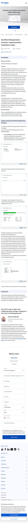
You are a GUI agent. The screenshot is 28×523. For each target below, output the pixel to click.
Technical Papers (19, 34)
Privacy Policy (22, 433)
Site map (3, 453)
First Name (6, 381)
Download (14, 27)
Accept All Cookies (14, 515)
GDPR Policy (3, 497)
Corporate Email (8, 391)
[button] (12, 30)
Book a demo (14, 437)
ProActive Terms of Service (6, 499)
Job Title (6, 396)
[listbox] (14, 370)
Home (2, 34)
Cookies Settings (14, 519)
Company (6, 401)
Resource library (9, 34)
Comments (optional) (9, 423)
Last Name (6, 386)
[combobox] (7, 418)
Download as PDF (7, 52)
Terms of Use (3, 492)
